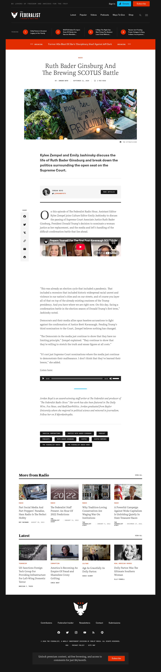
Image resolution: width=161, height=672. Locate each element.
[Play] (43, 378)
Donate (126, 3)
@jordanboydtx (60, 193)
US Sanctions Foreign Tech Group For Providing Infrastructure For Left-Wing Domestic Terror (32, 575)
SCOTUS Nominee (100, 439)
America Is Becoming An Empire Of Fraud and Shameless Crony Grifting (64, 573)
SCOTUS (84, 439)
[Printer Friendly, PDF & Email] (25, 257)
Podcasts (46, 439)
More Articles (109, 192)
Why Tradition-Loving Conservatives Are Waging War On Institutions (94, 513)
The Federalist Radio (51, 445)
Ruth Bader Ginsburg (65, 439)
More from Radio (34, 475)
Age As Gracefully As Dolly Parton (93, 569)
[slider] (116, 378)
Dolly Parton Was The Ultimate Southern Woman (126, 571)
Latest (24, 535)
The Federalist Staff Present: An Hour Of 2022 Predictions (62, 511)
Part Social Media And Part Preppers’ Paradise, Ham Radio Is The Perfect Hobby (32, 513)
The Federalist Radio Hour (79, 445)
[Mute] (110, 378)
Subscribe (141, 3)
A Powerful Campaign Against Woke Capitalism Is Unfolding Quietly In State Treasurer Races (128, 513)
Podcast (102, 433)
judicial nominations (51, 433)
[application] (80, 378)
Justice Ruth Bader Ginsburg (79, 433)
